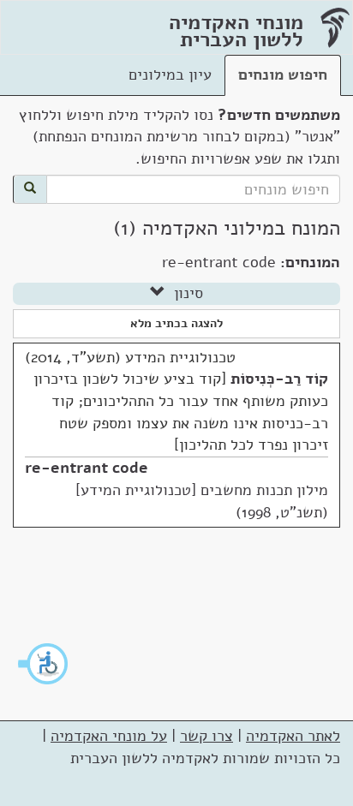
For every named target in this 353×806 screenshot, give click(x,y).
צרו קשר (206, 735)
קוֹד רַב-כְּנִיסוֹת (279, 378)
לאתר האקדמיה (293, 735)
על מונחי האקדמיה (109, 735)
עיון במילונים (170, 74)
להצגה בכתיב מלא (176, 323)
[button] (43, 663)
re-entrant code (86, 467)
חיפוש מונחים (282, 74)
